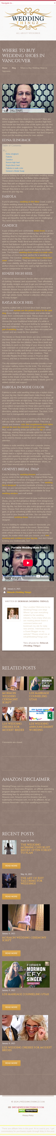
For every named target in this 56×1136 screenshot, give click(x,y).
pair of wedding (9, 329)
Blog (14, 68)
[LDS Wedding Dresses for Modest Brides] (14, 714)
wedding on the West (29, 202)
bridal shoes (39, 231)
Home (4, 68)
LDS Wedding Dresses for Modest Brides (13, 727)
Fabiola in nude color (14, 168)
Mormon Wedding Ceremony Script (10, 697)
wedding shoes (21, 517)
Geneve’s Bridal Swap (15, 171)
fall (41, 430)
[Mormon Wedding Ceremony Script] (14, 683)
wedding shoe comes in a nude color (35, 252)
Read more (11, 866)
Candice (9, 160)
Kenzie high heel (13, 163)
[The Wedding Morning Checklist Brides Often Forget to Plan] (9, 847)
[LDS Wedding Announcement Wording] (41, 714)
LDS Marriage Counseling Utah (39, 696)
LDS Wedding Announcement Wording (41, 727)
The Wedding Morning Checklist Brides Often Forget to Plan (36, 849)
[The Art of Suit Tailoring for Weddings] (9, 881)
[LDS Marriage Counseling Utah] (41, 683)
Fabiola (9, 157)
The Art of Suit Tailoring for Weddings (32, 880)
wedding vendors (10, 493)
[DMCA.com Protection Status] (28, 1110)
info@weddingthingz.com (28, 1107)
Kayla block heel (13, 165)
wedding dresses (27, 474)
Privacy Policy (28, 1116)
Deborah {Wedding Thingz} (19, 592)
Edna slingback (12, 154)
